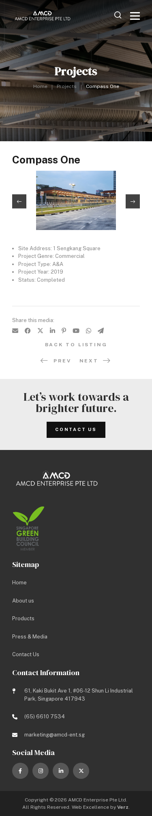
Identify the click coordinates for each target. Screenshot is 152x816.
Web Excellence (90, 807)
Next (88, 361)
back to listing (76, 344)
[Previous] (19, 202)
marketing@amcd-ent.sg (54, 735)
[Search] (118, 15)
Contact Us (76, 429)
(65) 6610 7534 (44, 716)
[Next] (133, 202)
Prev (62, 361)
